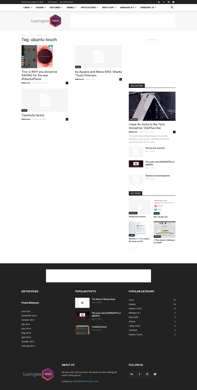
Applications (88, 7)
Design (39, 7)
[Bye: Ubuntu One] (165, 207)
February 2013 (28, 345)
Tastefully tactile (32, 115)
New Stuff (108, 7)
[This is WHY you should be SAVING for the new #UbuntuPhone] (44, 56)
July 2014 (25, 324)
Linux (27, 7)
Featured (55, 7)
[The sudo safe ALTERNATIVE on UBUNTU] (136, 163)
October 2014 (27, 320)
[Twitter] (173, 2)
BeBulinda (25, 83)
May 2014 (26, 332)
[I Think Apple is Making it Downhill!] (165, 229)
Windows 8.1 (127, 7)
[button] (172, 7)
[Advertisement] (123, 20)
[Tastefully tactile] (44, 100)
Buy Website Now (66, 2)
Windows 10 (147, 7)
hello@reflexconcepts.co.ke (85, 381)
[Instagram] (168, 2)
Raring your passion (155, 148)
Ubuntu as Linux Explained (158, 176)
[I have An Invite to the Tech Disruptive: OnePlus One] (152, 106)
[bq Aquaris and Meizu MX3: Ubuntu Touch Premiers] (98, 56)
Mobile (70, 7)
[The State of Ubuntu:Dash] (82, 303)
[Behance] (159, 2)
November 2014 (29, 315)
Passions (133, 213)
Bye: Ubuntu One (161, 217)
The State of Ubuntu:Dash (103, 299)
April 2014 (26, 337)
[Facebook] (164, 2)
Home (24, 35)
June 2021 (26, 311)
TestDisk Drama (99, 327)
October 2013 (27, 341)
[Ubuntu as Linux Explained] (136, 179)
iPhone (157, 236)
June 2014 (26, 328)
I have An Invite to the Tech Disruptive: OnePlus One (147, 126)
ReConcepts (52, 2)
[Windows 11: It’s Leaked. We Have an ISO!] (140, 228)
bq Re (24, 67)
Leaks (132, 235)
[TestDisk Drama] (82, 329)
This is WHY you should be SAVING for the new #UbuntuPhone (39, 75)
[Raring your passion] (136, 152)
